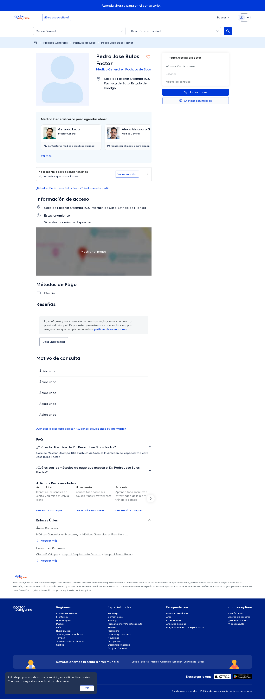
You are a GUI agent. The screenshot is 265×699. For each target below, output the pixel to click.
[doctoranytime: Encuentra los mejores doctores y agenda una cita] (35, 42)
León (58, 627)
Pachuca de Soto (84, 42)
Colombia (165, 661)
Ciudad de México (66, 613)
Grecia (135, 661)
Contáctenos (235, 613)
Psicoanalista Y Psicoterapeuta (125, 623)
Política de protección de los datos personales (226, 690)
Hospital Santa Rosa (118, 554)
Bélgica (145, 661)
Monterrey (62, 616)
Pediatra (113, 627)
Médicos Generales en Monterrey (57, 534)
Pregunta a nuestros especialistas (185, 627)
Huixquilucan (63, 630)
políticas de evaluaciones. (110, 329)
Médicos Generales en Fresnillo (102, 534)
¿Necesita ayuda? (238, 620)
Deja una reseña (54, 341)
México (155, 661)
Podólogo (113, 620)
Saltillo (60, 644)
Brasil (201, 661)
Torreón (60, 637)
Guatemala (190, 661)
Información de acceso (180, 66)
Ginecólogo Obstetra (119, 634)
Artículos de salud (176, 623)
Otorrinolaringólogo (119, 644)
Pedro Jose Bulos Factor (117, 42)
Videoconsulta (236, 623)
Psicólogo (113, 613)
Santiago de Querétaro (69, 634)
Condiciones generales (184, 690)
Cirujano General (117, 648)
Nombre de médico (177, 613)
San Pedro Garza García (70, 641)
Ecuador (177, 661)
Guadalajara (63, 620)
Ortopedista (115, 641)
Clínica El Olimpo (47, 554)
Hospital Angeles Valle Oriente (81, 554)
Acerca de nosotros (239, 616)
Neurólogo (113, 637)
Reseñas (171, 74)
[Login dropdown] (244, 17)
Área (169, 616)
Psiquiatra (113, 630)
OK (87, 688)
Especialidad (173, 620)
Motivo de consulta (178, 81)
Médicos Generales (55, 42)
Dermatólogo (115, 616)
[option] (54, 498)
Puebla (60, 623)
